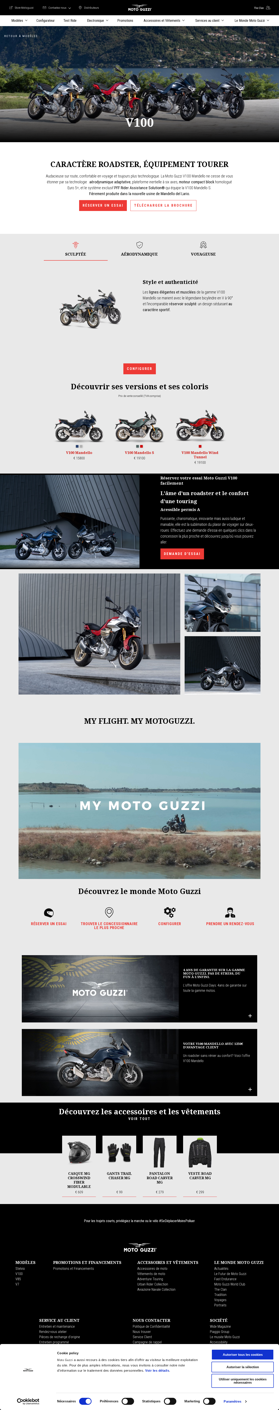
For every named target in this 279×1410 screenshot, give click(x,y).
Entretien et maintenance (57, 1326)
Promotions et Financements (73, 1269)
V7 (17, 1284)
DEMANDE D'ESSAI (182, 554)
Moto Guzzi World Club (229, 1284)
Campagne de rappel (147, 1342)
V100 (19, 1274)
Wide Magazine (220, 1326)
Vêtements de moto (151, 1274)
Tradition (220, 1295)
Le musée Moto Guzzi (225, 1337)
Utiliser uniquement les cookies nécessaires (243, 1380)
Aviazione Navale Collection (156, 1289)
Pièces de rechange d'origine (59, 1337)
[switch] (128, 1401)
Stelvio (20, 1269)
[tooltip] (77, 447)
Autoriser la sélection (242, 1367)
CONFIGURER (139, 369)
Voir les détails (157, 1370)
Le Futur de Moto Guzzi (230, 1274)
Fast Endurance (225, 1279)
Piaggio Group (219, 1332)
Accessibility (219, 1342)
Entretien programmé (54, 1342)
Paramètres (232, 1401)
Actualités (221, 1269)
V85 (18, 1279)
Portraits (220, 1305)
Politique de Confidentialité (151, 1326)
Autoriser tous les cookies (243, 1354)
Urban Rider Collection (152, 1284)
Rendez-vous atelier (53, 1332)
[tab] (76, 249)
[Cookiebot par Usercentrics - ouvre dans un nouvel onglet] (28, 1401)
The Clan (220, 1289)
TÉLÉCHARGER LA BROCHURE (163, 205)
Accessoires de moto (152, 1269)
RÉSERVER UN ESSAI (103, 205)
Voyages (220, 1300)
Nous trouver (142, 1332)
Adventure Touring (150, 1279)
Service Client (142, 1337)
